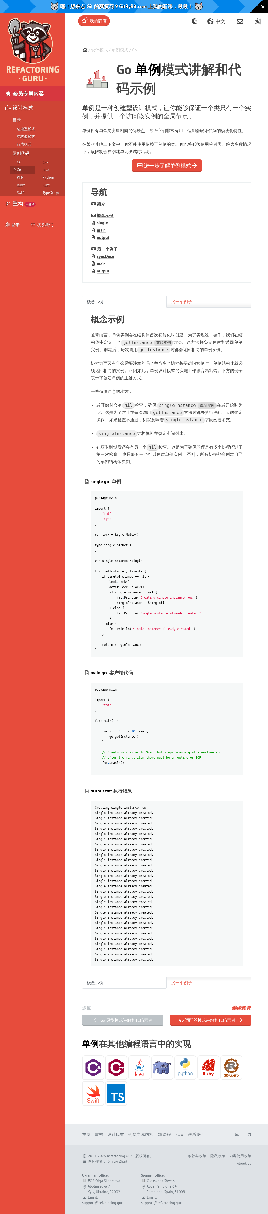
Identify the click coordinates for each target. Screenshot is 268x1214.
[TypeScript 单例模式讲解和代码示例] (116, 1093)
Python (48, 177)
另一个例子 (107, 248)
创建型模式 (26, 129)
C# (19, 162)
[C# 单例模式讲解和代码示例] (93, 1067)
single (102, 222)
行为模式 (24, 144)
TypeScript (51, 192)
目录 (17, 120)
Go (134, 49)
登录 (15, 224)
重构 (22, 203)
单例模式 (119, 49)
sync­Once (105, 256)
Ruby (21, 185)
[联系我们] (240, 21)
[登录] (258, 21)
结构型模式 (26, 136)
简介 (101, 203)
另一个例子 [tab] (181, 301)
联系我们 (44, 224)
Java (46, 169)
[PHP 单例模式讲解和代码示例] (162, 1067)
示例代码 (21, 153)
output (103, 237)
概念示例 (105, 215)
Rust (46, 185)
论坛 (179, 1134)
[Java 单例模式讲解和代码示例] (139, 1067)
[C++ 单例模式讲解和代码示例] (116, 1067)
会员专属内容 (27, 93)
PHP (20, 177)
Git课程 (164, 1134)
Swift (21, 192)
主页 (86, 1134)
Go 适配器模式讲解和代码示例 (207, 1020)
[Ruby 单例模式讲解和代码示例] (208, 1067)
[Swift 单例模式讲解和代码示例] (93, 1093)
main (101, 230)
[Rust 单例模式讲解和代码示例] (231, 1067)
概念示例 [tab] (95, 301)
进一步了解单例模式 (167, 165)
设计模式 (99, 49)
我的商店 (98, 21)
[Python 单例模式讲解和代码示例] (185, 1067)
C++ (45, 162)
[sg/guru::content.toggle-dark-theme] (194, 21)
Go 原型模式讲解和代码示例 (125, 1020)
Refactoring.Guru (120, 1155)
